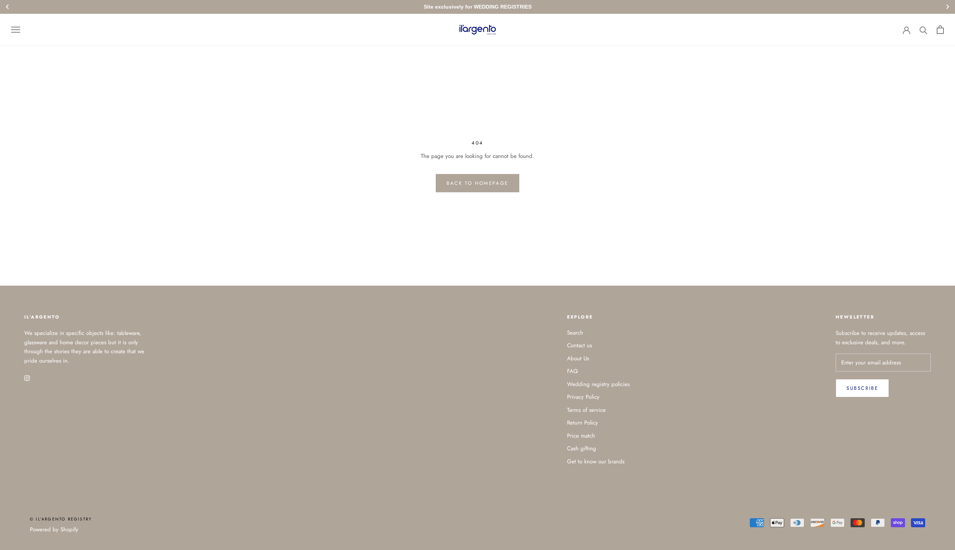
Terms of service (586, 410)
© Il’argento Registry (61, 519)
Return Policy (582, 423)
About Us (578, 358)
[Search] (923, 30)
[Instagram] (27, 377)
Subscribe (862, 388)
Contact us (579, 345)
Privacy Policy (583, 397)
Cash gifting (581, 448)
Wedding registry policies (598, 384)
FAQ (572, 371)
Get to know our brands (595, 461)
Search (575, 333)
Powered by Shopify (54, 529)
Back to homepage (477, 183)
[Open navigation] (15, 30)
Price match (581, 436)
